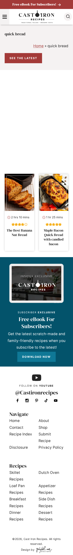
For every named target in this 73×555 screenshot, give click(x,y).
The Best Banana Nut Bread (19, 232)
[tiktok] (46, 400)
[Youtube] (55, 400)
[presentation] (19, 192)
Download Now (36, 356)
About (44, 420)
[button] (13, 224)
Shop (43, 427)
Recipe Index (20, 434)
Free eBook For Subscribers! (34, 4)
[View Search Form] (68, 16)
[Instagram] (27, 400)
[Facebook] (17, 400)
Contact (16, 427)
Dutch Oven (49, 472)
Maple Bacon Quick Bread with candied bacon (53, 237)
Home (38, 46)
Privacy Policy (51, 447)
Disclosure (18, 447)
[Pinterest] (36, 400)
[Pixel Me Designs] (43, 549)
